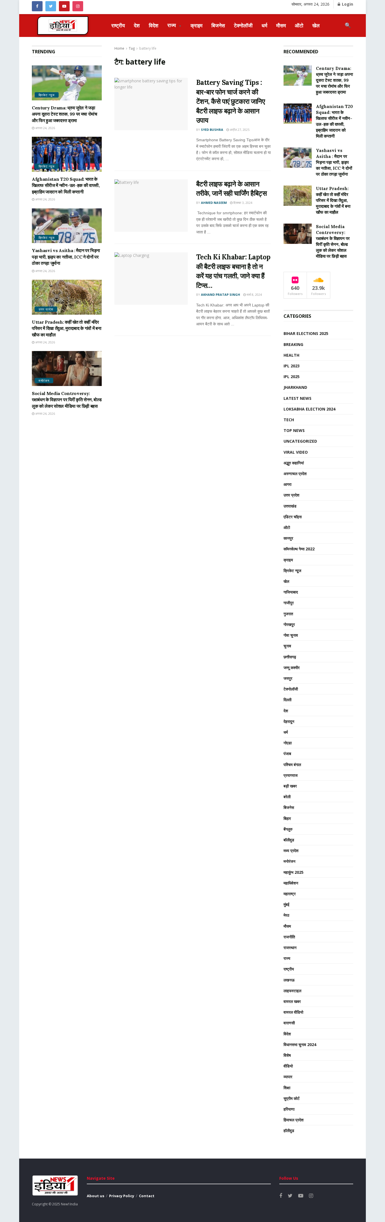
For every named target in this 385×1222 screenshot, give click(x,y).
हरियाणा (289, 1109)
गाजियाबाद (291, 592)
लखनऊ (289, 980)
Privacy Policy (121, 1195)
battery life (147, 48)
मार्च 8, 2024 (254, 294)
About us (95, 1195)
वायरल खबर (292, 1001)
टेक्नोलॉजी (243, 25)
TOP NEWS (294, 430)
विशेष (287, 1055)
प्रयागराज (291, 775)
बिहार (287, 818)
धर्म (264, 25)
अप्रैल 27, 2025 (239, 129)
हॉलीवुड (289, 1130)
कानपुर (288, 538)
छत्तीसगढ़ (290, 656)
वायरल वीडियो (293, 1012)
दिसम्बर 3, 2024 (242, 202)
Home (119, 48)
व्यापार (288, 1076)
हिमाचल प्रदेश (294, 1119)
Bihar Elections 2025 (306, 333)
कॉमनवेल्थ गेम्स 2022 (299, 549)
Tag (132, 48)
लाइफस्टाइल (292, 990)
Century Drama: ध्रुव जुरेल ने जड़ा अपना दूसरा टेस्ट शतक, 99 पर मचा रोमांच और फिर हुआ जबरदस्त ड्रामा (64, 114)
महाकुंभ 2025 (294, 872)
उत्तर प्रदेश (46, 309)
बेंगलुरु (288, 829)
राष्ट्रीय (118, 25)
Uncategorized (300, 441)
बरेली (287, 796)
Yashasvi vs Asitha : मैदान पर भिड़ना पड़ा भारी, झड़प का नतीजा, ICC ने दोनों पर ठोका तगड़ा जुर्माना (66, 257)
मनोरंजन (44, 380)
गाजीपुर (289, 602)
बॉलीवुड (289, 839)
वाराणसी (289, 1022)
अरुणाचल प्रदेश (295, 473)
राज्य (174, 25)
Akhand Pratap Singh (220, 294)
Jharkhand (295, 387)
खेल (316, 25)
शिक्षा (287, 1087)
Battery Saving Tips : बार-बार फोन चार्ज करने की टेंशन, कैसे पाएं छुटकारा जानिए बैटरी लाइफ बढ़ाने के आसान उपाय (230, 101)
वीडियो (288, 1066)
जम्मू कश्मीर (292, 667)
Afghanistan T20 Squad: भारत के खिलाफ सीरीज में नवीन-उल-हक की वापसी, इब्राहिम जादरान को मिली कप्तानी (66, 185)
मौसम (281, 25)
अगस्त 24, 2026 (44, 128)
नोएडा (288, 742)
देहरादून (289, 721)
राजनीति (289, 936)
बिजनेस (218, 25)
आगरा (287, 484)
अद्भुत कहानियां (294, 463)
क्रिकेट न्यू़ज (47, 95)
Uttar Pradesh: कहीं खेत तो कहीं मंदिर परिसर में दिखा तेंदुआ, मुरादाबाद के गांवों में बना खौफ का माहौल (66, 328)
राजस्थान (290, 947)
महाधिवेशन (291, 883)
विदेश (153, 25)
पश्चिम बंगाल (292, 764)
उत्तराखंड (290, 506)
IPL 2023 (292, 366)
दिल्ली (287, 699)
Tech (289, 419)
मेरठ (286, 915)
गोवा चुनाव (291, 635)
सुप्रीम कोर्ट (292, 1098)
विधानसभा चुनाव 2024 (300, 1044)
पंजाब (287, 753)
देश (137, 25)
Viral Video (296, 452)
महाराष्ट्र (290, 893)
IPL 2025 (292, 376)
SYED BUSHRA (212, 129)
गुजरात (288, 613)
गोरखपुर (289, 624)
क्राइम (196, 25)
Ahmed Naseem (214, 202)
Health (291, 355)
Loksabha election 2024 (309, 409)
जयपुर (288, 678)
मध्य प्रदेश (291, 850)
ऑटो (299, 25)
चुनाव (287, 646)
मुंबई (286, 904)
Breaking (293, 344)
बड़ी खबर (290, 786)
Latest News (297, 398)
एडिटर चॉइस (293, 516)
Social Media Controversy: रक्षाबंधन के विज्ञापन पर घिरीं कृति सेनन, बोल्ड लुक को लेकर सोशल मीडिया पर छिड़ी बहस (66, 400)
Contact (146, 1195)
